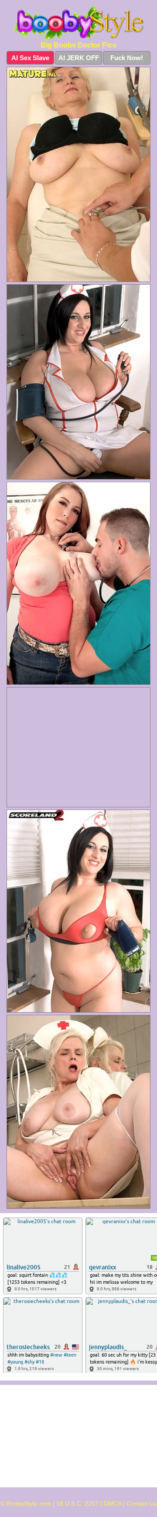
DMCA (112, 1503)
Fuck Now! (126, 57)
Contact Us (141, 1503)
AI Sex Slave (30, 57)
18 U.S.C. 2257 (77, 1503)
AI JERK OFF (78, 57)
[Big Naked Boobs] (78, 22)
